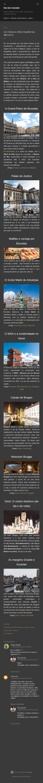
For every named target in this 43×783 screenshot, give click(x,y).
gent (10, 630)
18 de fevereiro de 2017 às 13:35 (28, 710)
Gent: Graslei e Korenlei (24, 615)
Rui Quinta (21, 658)
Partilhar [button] (7, 624)
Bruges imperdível (24, 448)
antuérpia (14, 627)
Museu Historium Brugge (24, 493)
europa (6, 630)
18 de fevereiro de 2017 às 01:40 (21, 678)
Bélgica (10, 633)
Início (6, 18)
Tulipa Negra (16, 645)
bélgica (20, 627)
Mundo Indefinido (17, 704)
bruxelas (31, 627)
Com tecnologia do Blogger (23, 772)
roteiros (15, 630)
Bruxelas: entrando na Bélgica (24, 168)
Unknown (14, 676)
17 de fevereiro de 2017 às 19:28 (21, 647)
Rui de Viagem (11, 8)
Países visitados (18, 18)
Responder (15, 672)
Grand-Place (10, 151)
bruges (25, 627)
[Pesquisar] (38, 3)
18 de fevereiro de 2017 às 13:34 (28, 660)
